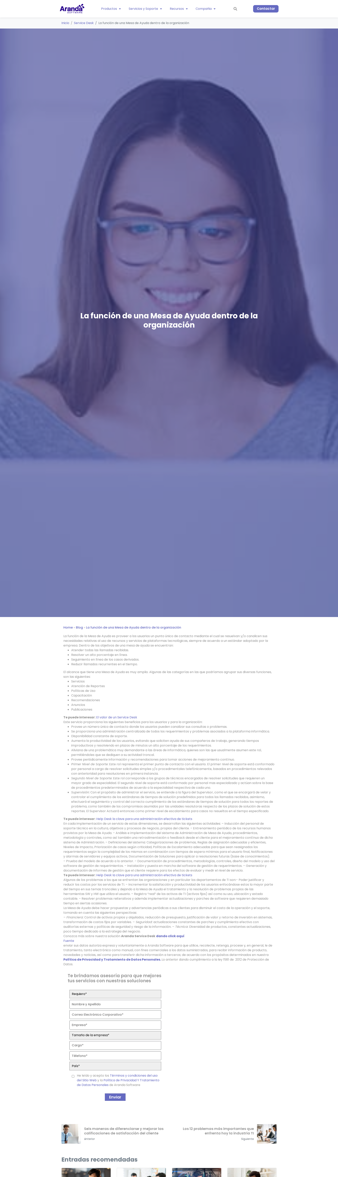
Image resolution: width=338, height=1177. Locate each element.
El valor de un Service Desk (116, 717)
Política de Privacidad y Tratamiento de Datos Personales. (112, 959)
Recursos (177, 8)
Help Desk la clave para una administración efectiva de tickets (144, 819)
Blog (79, 627)
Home (68, 627)
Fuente (68, 941)
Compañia (204, 8)
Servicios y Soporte (143, 8)
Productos (109, 8)
